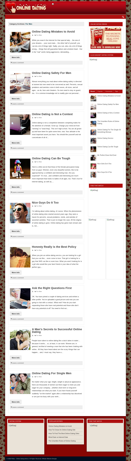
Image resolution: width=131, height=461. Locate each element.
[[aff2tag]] (106, 202)
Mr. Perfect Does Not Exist (106, 155)
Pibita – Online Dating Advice (20, 458)
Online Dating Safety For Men (51, 72)
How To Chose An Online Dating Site (62, 430)
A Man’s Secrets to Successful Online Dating (57, 331)
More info (16, 57)
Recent (92, 91)
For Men (39, 35)
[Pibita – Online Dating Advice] (26, 1)
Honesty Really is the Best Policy (54, 246)
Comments (108, 91)
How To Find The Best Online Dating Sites (64, 433)
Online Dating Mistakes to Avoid (53, 31)
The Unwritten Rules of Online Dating (62, 441)
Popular (100, 91)
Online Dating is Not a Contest (52, 114)
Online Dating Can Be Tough (51, 158)
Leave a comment (18, 62)
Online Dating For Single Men (51, 373)
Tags (116, 91)
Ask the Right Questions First (52, 288)
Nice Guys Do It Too (45, 202)
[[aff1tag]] (106, 72)
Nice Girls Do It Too (104, 164)
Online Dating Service (105, 138)
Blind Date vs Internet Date (58, 437)
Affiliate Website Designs (49, 458)
